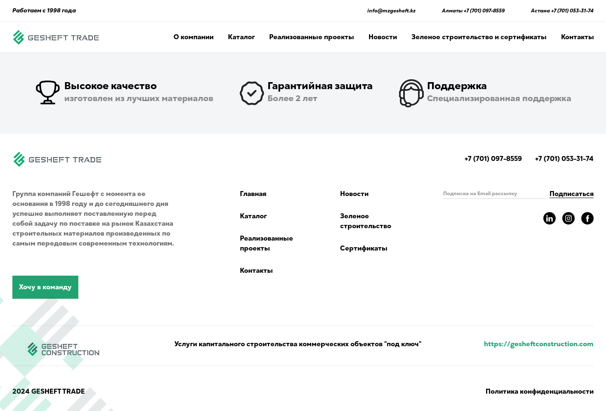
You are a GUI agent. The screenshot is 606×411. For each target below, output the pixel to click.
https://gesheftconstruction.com (539, 344)
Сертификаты (364, 248)
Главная (253, 193)
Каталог (241, 37)
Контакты (577, 37)
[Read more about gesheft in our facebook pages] (587, 218)
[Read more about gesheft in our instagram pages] (568, 218)
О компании (194, 37)
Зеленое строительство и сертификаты (479, 37)
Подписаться (572, 193)
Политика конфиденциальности (540, 391)
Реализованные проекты (311, 37)
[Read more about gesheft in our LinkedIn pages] (549, 218)
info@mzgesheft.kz (391, 10)
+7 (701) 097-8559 (484, 10)
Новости (383, 37)
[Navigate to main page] (56, 37)
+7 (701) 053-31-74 (572, 10)
